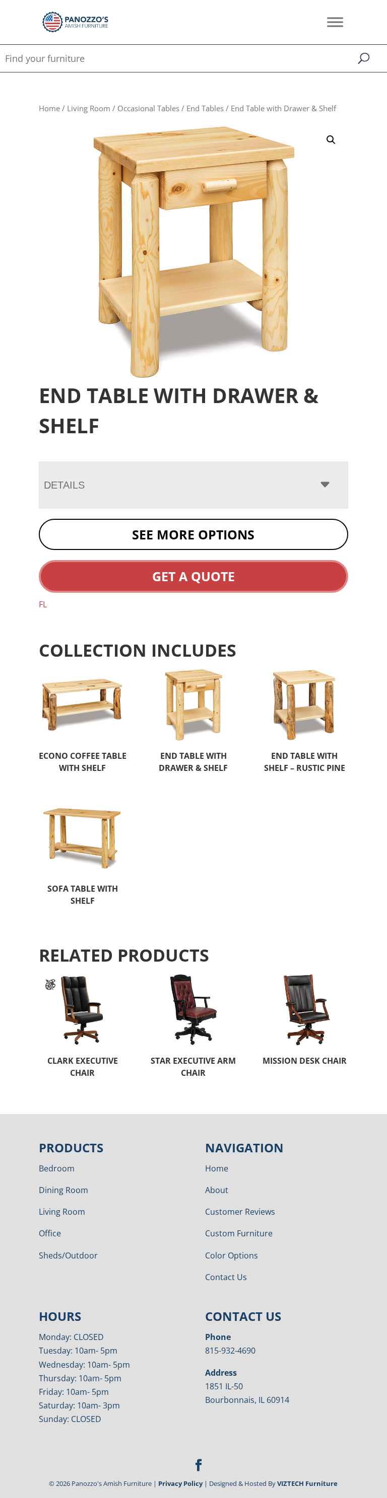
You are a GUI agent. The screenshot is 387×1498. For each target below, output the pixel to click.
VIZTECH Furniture (307, 1483)
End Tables (205, 108)
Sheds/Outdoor (68, 1255)
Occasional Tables (148, 108)
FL (43, 604)
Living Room (88, 108)
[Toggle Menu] (335, 22)
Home (49, 108)
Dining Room (63, 1190)
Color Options (231, 1255)
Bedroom (57, 1168)
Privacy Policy (180, 1483)
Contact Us (226, 1277)
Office (50, 1233)
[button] (331, 140)
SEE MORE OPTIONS (193, 534)
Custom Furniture (239, 1233)
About (216, 1190)
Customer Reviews (240, 1211)
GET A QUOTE (193, 576)
